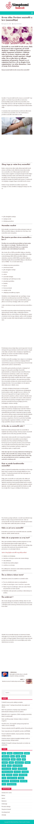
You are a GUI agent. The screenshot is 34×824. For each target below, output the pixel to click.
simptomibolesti (17, 23)
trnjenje (21, 778)
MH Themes (27, 822)
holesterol (5, 759)
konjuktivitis (19, 762)
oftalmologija (17, 765)
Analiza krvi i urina (7, 792)
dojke (17, 756)
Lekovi (3, 798)
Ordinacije (4, 804)
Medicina (4, 801)
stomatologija (12, 778)
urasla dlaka (14, 781)
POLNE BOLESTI (22, 768)
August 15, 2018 (7, 23)
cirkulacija (5, 756)
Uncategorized (6, 812)
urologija (23, 781)
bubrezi (27, 753)
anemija (10, 753)
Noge (3, 765)
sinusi (15, 775)
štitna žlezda (12, 784)
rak (3, 775)
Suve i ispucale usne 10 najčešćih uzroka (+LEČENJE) (16, 731)
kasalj (11, 762)
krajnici (27, 762)
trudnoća (5, 781)
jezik (24, 759)
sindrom (9, 775)
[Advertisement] (17, 84)
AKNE (3, 753)
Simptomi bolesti (6, 809)
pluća (14, 768)
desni (12, 756)
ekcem (23, 756)
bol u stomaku (18, 753)
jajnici (13, 759)
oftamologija (6, 768)
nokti (9, 765)
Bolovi (3, 795)
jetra (18, 759)
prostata (17, 771)
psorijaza (25, 771)
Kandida (4, 762)
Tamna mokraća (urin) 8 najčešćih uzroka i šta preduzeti (17, 728)
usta (3, 784)
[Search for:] (17, 692)
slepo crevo (22, 775)
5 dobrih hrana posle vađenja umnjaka (12, 702)
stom (3, 778)
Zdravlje (4, 815)
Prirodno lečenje (7, 771)
